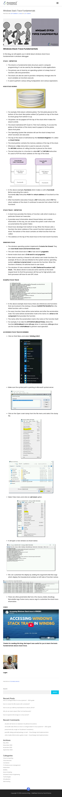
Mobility (5, 770)
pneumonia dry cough (11, 729)
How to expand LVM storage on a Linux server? (16, 715)
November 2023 (7, 747)
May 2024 (6, 743)
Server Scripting (7, 772)
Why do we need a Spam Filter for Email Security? (17, 711)
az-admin (27, 13)
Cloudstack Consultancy (26, 729)
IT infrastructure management (12, 765)
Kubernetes (6, 767)
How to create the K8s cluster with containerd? (16, 704)
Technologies (14, 681)
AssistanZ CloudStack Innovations (27, 724)
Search (5, 689)
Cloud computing (8, 758)
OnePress (34, 793)
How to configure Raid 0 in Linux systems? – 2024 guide (18, 700)
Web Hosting (6, 781)
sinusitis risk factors (10, 724)
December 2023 (7, 745)
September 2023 (8, 750)
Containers (6, 763)
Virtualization (6, 779)
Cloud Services (7, 760)
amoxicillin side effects (11, 726)
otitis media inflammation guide (14, 735)
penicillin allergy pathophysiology (14, 732)
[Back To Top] (28, 789)
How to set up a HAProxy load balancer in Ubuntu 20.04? (19, 707)
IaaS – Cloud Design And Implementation (37, 732)
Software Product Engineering (11, 774)
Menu (57, 3)
